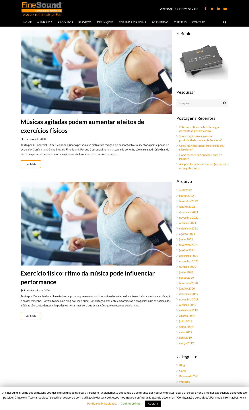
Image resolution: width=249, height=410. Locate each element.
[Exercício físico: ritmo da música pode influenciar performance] (96, 223)
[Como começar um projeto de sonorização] (202, 78)
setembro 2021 (188, 228)
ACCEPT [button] (153, 403)
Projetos (184, 381)
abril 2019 (185, 337)
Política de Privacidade (101, 403)
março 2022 (186, 195)
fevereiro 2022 (188, 201)
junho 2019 (186, 326)
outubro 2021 (187, 223)
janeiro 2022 (187, 206)
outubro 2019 (187, 304)
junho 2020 (186, 272)
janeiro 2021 (187, 250)
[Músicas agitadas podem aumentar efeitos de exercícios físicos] (96, 72)
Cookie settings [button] (130, 403)
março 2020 (186, 277)
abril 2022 (185, 190)
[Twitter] (212, 9)
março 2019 (186, 343)
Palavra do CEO (189, 376)
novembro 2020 (189, 261)
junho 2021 (186, 239)
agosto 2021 (187, 233)
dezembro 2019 (188, 294)
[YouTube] (225, 9)
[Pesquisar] (224, 22)
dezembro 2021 (188, 212)
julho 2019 (185, 321)
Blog (182, 365)
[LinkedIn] (218, 9)
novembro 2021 (189, 217)
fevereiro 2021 (188, 244)
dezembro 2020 (188, 255)
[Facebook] (205, 9)
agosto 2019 (187, 315)
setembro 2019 (188, 310)
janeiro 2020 (187, 288)
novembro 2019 (189, 299)
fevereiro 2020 (188, 283)
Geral (182, 370)
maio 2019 (185, 332)
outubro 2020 (187, 266)
